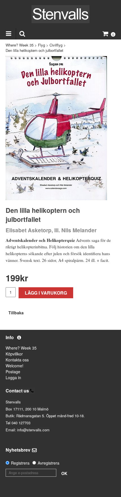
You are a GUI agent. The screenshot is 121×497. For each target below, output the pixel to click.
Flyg (41, 45)
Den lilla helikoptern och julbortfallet (34, 50)
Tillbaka (16, 312)
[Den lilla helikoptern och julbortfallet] (56, 128)
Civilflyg (56, 45)
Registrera (20, 463)
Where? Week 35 (19, 45)
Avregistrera (48, 463)
